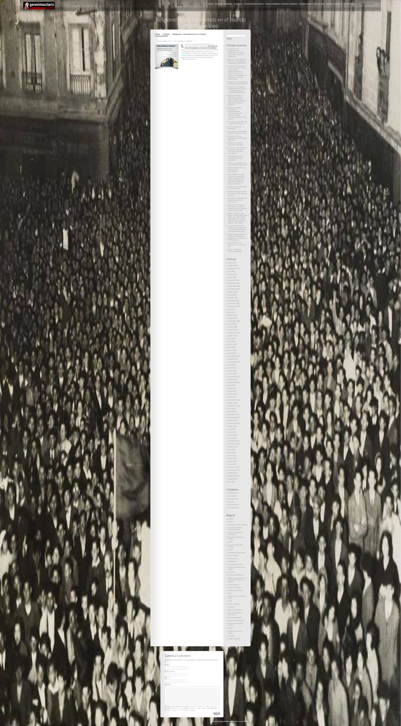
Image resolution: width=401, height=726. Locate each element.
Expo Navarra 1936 (235, 564)
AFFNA (230, 522)
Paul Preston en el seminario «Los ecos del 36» (237, 245)
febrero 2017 (232, 394)
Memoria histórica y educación (235, 614)
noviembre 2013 (234, 470)
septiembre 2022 (234, 306)
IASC (230, 593)
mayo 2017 (232, 388)
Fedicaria (231, 572)
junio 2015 (232, 429)
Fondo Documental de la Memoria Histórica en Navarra (237, 580)
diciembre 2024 (233, 280)
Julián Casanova (234, 604)
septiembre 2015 (234, 423)
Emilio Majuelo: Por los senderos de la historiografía (236, 169)
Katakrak (231, 607)
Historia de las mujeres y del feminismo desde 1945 (237, 164)
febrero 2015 (232, 435)
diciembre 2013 (233, 467)
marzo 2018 (232, 371)
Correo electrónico (169, 671)
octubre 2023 (233, 292)
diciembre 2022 (233, 301)
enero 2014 (232, 464)
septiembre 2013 (234, 476)
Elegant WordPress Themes (227, 721)
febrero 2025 (232, 274)
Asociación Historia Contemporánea (235, 528)
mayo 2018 (232, 368)
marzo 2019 (232, 350)
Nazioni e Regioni (234, 617)
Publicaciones (233, 505)
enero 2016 (232, 412)
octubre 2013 (233, 473)
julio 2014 (231, 450)
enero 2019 (232, 353)
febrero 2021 (232, 315)
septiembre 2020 (234, 321)
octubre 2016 (233, 403)
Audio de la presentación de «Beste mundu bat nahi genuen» (237, 193)
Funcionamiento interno (254, 4)
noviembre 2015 (234, 417)
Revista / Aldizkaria (334, 4)
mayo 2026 (232, 263)
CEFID (230, 542)
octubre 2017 (233, 379)
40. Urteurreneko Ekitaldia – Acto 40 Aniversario (237, 123)
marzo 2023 (232, 295)
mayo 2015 (232, 432)
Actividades (232, 496)
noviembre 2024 (234, 283)
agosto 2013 (232, 479)
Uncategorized (233, 508)
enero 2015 (232, 438)
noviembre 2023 (234, 289)
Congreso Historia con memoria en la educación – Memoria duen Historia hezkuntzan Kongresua (237, 228)
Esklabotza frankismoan (237, 553)
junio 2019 (232, 341)
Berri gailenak (233, 499)
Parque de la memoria (236, 620)
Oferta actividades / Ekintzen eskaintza (281, 4)
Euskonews (232, 561)
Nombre (166, 665)
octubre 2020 (233, 318)
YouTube (184, 55)
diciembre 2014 (233, 441)
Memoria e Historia (235, 610)
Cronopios (238, 4)
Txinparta (231, 636)
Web (165, 678)
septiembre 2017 (234, 382)
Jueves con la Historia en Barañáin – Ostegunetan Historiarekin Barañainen (237, 61)
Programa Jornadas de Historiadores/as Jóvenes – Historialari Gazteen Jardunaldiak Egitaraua (237, 89)
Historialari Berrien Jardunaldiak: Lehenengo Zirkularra (237, 138)
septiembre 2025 (234, 268)
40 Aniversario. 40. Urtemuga (235, 127)
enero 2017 (232, 397)
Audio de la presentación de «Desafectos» (237, 188)
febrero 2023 (232, 298)
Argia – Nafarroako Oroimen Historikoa (235, 250)
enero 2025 (232, 277)
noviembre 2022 (234, 303)
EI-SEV (230, 550)
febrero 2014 (232, 461)
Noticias (166, 34)
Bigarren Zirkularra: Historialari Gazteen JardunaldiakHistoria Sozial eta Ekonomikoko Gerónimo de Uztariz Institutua (237, 100)
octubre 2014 (233, 447)
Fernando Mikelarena (236, 575)
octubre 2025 (233, 266)
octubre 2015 (233, 420)
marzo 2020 (232, 324)
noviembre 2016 (234, 400)
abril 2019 (231, 347)
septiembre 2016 (234, 406)
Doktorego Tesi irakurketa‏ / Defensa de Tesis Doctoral (238, 83)
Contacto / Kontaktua (223, 4)
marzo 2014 (232, 458)
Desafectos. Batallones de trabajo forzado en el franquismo (237, 200)
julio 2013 (231, 482)
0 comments (188, 41)
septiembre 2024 (234, 286)
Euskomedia (232, 558)
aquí (202, 55)
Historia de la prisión (235, 590)
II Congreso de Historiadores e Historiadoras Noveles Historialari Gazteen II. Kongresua (236, 52)
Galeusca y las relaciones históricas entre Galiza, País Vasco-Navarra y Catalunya (237, 150)
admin (165, 41)
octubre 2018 (233, 359)
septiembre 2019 (234, 333)
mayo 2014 (232, 455)
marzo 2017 (232, 391)
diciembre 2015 (233, 414)
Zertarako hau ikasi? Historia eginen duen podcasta (235, 158)
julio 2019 (231, 339)
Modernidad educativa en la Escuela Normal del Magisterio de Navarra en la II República (237, 237)
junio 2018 (232, 365)
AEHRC (231, 519)
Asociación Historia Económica (235, 533)
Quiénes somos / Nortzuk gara (312, 4)
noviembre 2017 (234, 376)
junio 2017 (232, 385)
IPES (230, 601)
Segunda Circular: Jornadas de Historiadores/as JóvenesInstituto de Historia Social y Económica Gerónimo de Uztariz (237, 113)
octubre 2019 (233, 330)
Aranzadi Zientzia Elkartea (237, 525)
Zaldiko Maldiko (234, 639)
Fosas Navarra (233, 584)
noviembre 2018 (234, 356)
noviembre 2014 (234, 444)
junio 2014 (232, 452)
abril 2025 (231, 271)
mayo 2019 (232, 344)
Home (210, 4)
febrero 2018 (232, 374)
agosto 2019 (232, 336)
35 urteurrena (349, 4)
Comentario (167, 684)
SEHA (230, 628)
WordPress (247, 721)
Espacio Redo (233, 555)
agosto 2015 (232, 426)
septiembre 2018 (234, 362)
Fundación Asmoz (234, 587)
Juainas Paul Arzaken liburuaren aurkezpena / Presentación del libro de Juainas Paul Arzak (237, 207)
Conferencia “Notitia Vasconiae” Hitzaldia (235, 144)
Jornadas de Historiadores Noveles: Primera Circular (237, 132)
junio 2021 (232, 309)
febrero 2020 (232, 327)
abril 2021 (231, 312)
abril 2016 (231, 409)
